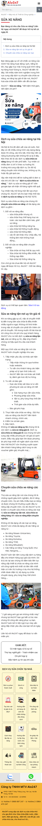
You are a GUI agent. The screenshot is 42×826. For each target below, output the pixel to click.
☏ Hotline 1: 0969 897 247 (12, 801)
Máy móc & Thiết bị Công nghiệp (21, 14)
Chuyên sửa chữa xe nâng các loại (20, 53)
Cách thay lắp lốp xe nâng (8, 738)
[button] (39, 3)
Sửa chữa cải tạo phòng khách (34, 764)
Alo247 (4, 14)
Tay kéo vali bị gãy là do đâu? (8, 709)
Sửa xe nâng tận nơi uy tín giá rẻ (19, 49)
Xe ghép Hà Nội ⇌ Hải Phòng (34, 738)
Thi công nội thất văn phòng (34, 709)
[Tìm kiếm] (39, 9)
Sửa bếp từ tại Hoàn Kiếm (34, 687)
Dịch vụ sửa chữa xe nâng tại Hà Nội (20, 46)
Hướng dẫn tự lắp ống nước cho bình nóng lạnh (21, 741)
